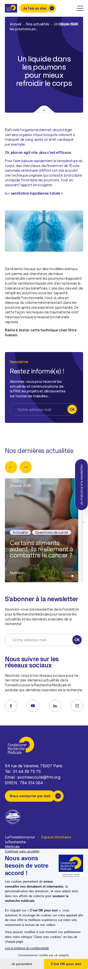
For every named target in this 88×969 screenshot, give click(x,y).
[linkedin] (55, 706)
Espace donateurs (56, 837)
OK (72, 409)
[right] (26, 467)
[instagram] (77, 706)
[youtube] (33, 706)
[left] (11, 467)
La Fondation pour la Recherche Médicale (20, 842)
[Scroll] (44, 109)
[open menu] (80, 8)
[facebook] (11, 706)
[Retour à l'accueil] (11, 8)
